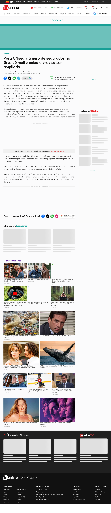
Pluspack (97, 499)
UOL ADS (56, 2)
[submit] (102, 8)
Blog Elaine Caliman (42, 497)
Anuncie (74, 492)
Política (43, 14)
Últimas (87, 14)
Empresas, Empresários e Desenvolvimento (49, 494)
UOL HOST (29, 2)
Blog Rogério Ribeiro (42, 499)
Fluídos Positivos (41, 492)
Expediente (75, 494)
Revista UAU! (53, 14)
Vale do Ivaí (26, 14)
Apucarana (6, 14)
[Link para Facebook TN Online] (23, 477)
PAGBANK (36, 2)
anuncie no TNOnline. (57, 151)
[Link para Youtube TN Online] (36, 477)
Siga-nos (25, 78)
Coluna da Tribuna (41, 489)
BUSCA (86, 2)
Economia (56, 20)
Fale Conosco (76, 489)
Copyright (75, 497)
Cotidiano (6, 499)
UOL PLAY (49, 2)
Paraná (35, 14)
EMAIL (104, 2)
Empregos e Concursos (67, 14)
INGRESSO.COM (20, 2)
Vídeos (79, 14)
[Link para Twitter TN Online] (27, 477)
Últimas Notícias (21, 489)
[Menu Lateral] (107, 8)
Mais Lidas (6, 489)
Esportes (6, 502)
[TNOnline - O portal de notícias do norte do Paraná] (11, 7)
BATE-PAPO (95, 2)
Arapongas (16, 14)
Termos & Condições (78, 499)
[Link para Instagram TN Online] (32, 477)
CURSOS (43, 2)
